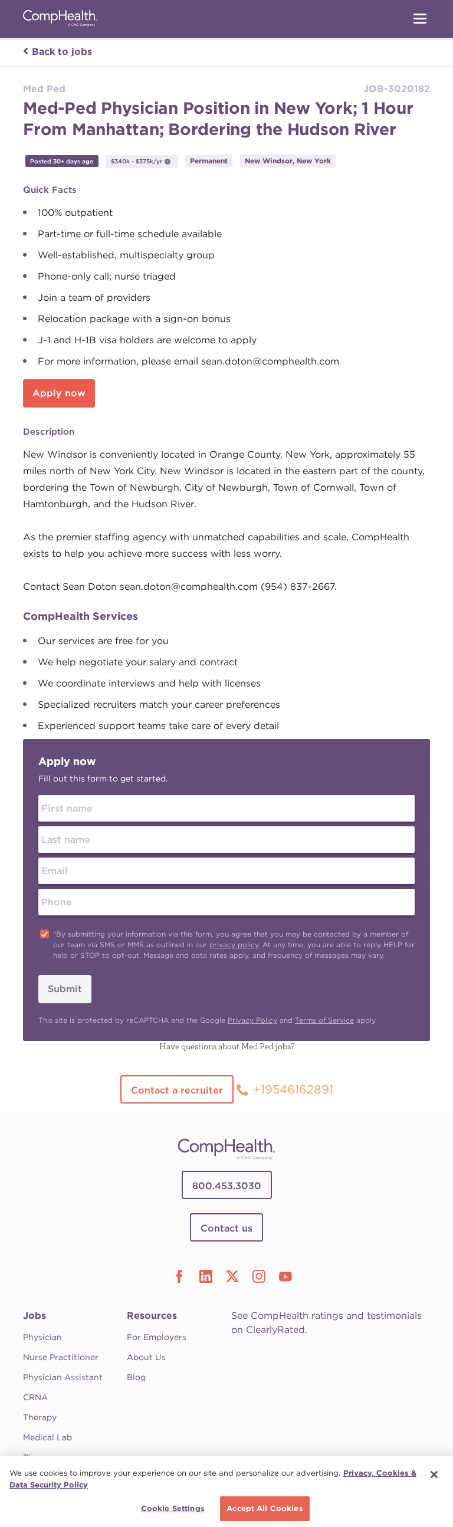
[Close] (434, 1474)
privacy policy (233, 944)
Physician (42, 1337)
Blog (136, 1377)
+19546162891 (293, 1089)
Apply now (59, 393)
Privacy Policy (252, 1020)
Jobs (34, 1315)
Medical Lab (47, 1437)
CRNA (35, 1397)
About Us (146, 1357)
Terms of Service (324, 1020)
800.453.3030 (226, 1185)
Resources (152, 1315)
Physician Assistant (63, 1377)
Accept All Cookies (264, 1508)
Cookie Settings (173, 1508)
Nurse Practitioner (61, 1357)
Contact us (226, 1228)
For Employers (156, 1337)
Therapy (40, 1417)
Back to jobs (62, 51)
